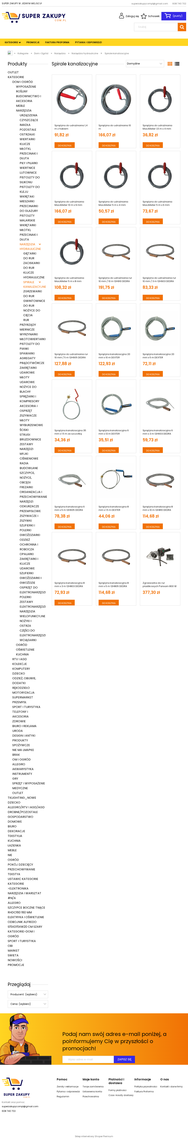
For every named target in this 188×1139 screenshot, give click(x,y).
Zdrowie (19, 721)
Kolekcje (19, 664)
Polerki (25, 597)
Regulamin (63, 1096)
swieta (13, 955)
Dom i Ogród (22, 82)
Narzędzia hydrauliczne (30, 246)
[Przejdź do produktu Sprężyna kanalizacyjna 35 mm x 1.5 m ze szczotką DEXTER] (72, 404)
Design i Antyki (23, 735)
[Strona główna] (34, 17)
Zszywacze (28, 415)
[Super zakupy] (16, 1087)
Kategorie (16, 77)
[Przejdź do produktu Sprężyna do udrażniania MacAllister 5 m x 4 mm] (116, 176)
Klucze (25, 144)
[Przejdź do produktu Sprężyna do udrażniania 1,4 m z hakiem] (72, 99)
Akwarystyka (23, 769)
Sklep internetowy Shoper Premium (94, 1136)
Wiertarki (27, 139)
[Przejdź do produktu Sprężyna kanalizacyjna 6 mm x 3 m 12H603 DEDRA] (160, 404)
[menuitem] (11, 42)
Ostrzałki (27, 134)
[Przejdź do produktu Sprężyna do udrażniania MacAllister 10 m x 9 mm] (72, 176)
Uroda (17, 731)
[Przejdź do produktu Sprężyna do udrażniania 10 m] (116, 99)
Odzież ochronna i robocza (29, 544)
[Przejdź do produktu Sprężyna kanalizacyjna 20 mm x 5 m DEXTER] (160, 328)
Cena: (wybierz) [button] (20, 1004)
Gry (15, 778)
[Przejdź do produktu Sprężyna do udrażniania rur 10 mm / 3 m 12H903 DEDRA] (160, 252)
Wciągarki (28, 640)
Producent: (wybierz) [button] (23, 994)
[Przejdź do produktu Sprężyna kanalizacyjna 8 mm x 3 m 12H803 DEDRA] (72, 557)
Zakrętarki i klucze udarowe (29, 564)
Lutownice (28, 173)
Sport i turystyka (26, 707)
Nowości (15, 960)
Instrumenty (22, 774)
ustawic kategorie (23, 879)
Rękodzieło (21, 688)
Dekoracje (16, 831)
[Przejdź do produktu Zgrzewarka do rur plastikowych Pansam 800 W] (160, 557)
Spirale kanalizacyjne (32, 284)
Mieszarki (27, 201)
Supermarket (22, 697)
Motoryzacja (23, 692)
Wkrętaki (27, 196)
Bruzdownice (30, 439)
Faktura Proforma (144, 1091)
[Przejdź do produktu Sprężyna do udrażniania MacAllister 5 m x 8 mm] (72, 252)
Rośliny (22, 91)
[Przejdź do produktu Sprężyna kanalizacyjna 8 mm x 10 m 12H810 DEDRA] (160, 481)
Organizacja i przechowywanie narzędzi (33, 497)
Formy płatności (117, 1090)
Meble (20, 106)
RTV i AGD (19, 659)
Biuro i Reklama (24, 726)
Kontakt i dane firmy (171, 1086)
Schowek (154, 16)
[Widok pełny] (177, 64)
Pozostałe (28, 130)
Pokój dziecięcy (20, 864)
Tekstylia (15, 836)
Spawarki (27, 353)
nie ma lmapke (23, 750)
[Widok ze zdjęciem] (170, 64)
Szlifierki (26, 573)
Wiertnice (27, 168)
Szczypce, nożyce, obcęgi (27, 478)
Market (13, 950)
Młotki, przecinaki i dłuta (29, 153)
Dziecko (18, 673)
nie (10, 855)
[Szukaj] (182, 27)
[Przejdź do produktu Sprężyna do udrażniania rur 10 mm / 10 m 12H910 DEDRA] (116, 252)
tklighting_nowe (22, 798)
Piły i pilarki (29, 163)
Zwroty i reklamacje (67, 1086)
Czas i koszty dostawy (121, 1095)
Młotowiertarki (33, 339)
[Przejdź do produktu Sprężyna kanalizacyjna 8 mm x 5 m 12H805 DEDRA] (116, 557)
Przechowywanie (21, 869)
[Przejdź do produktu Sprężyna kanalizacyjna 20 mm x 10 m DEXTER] (116, 328)
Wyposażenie (26, 87)
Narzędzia (24, 110)
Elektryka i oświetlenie (26, 917)
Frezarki (26, 487)
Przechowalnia (91, 1096)
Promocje (16, 965)
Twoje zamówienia (93, 1086)
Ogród (21, 645)
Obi (10, 946)
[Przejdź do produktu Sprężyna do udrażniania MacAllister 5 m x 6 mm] (160, 176)
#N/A (12, 898)
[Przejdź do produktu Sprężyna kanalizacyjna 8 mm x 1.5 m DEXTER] (116, 481)
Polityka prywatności (145, 1086)
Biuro (12, 826)
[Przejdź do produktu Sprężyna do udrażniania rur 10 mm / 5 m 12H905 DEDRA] (72, 328)
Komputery (21, 669)
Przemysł (19, 702)
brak (16, 755)
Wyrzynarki (29, 334)
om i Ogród (21, 759)
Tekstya (14, 874)
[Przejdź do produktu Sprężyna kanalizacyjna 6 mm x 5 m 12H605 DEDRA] (72, 481)
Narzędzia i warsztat (24, 893)
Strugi (25, 435)
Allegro (18, 764)
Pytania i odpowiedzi (68, 1091)
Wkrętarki (28, 225)
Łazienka (14, 845)
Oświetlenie (25, 649)
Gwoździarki (30, 535)
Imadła (25, 125)
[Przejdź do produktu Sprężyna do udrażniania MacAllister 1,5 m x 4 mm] (160, 99)
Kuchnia (22, 654)
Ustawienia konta (92, 1091)
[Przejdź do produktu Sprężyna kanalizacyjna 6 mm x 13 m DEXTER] (116, 404)
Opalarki (27, 554)
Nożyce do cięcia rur (31, 315)
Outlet (13, 72)
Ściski (24, 430)
